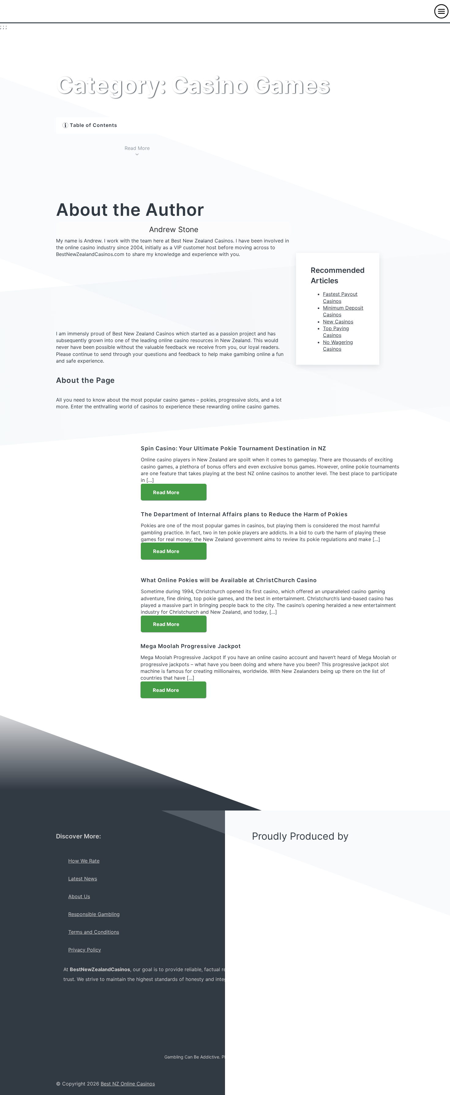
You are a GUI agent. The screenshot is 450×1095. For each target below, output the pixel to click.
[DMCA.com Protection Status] (110, 1030)
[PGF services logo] (152, 1030)
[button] (441, 11)
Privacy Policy (84, 950)
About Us (79, 896)
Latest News (82, 879)
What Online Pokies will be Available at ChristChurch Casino (229, 580)
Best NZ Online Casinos (128, 1084)
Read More (167, 492)
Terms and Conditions (93, 932)
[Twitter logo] (116, 998)
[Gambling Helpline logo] (72, 1030)
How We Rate (83, 861)
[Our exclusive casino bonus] (88, 807)
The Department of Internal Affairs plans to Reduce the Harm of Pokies (244, 514)
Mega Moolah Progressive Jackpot (191, 646)
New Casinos (338, 322)
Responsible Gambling (94, 914)
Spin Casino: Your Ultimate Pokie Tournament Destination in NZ (233, 448)
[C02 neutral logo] (78, 998)
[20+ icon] (144, 998)
